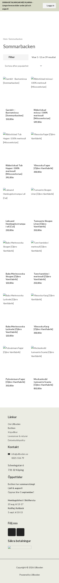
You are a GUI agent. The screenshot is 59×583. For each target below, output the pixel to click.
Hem (5, 39)
